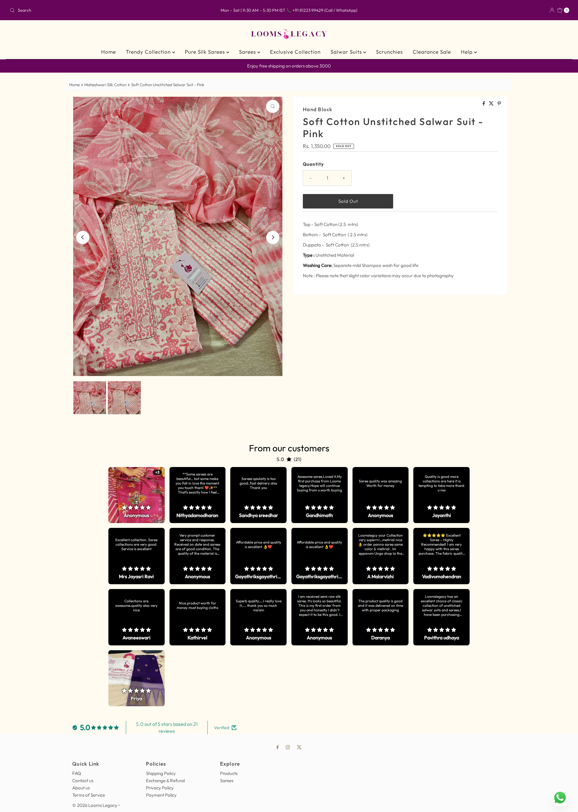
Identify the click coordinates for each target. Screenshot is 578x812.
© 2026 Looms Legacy (94, 805)
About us (81, 788)
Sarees (248, 52)
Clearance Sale (432, 52)
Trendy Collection (149, 52)
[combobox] (99, 10)
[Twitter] (299, 747)
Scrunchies (389, 52)
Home (108, 52)
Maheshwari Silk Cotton (105, 84)
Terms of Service (88, 795)
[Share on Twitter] (492, 104)
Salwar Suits (347, 52)
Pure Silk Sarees (205, 52)
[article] (136, 495)
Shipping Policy (161, 773)
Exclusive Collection (295, 52)
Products (229, 773)
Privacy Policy (160, 788)
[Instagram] (288, 747)
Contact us (82, 780)
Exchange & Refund (165, 780)
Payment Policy (161, 795)
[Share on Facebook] (484, 104)
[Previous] (82, 237)
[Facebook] (277, 747)
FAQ (76, 773)
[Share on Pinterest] (499, 104)
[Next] (272, 237)
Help (467, 52)
